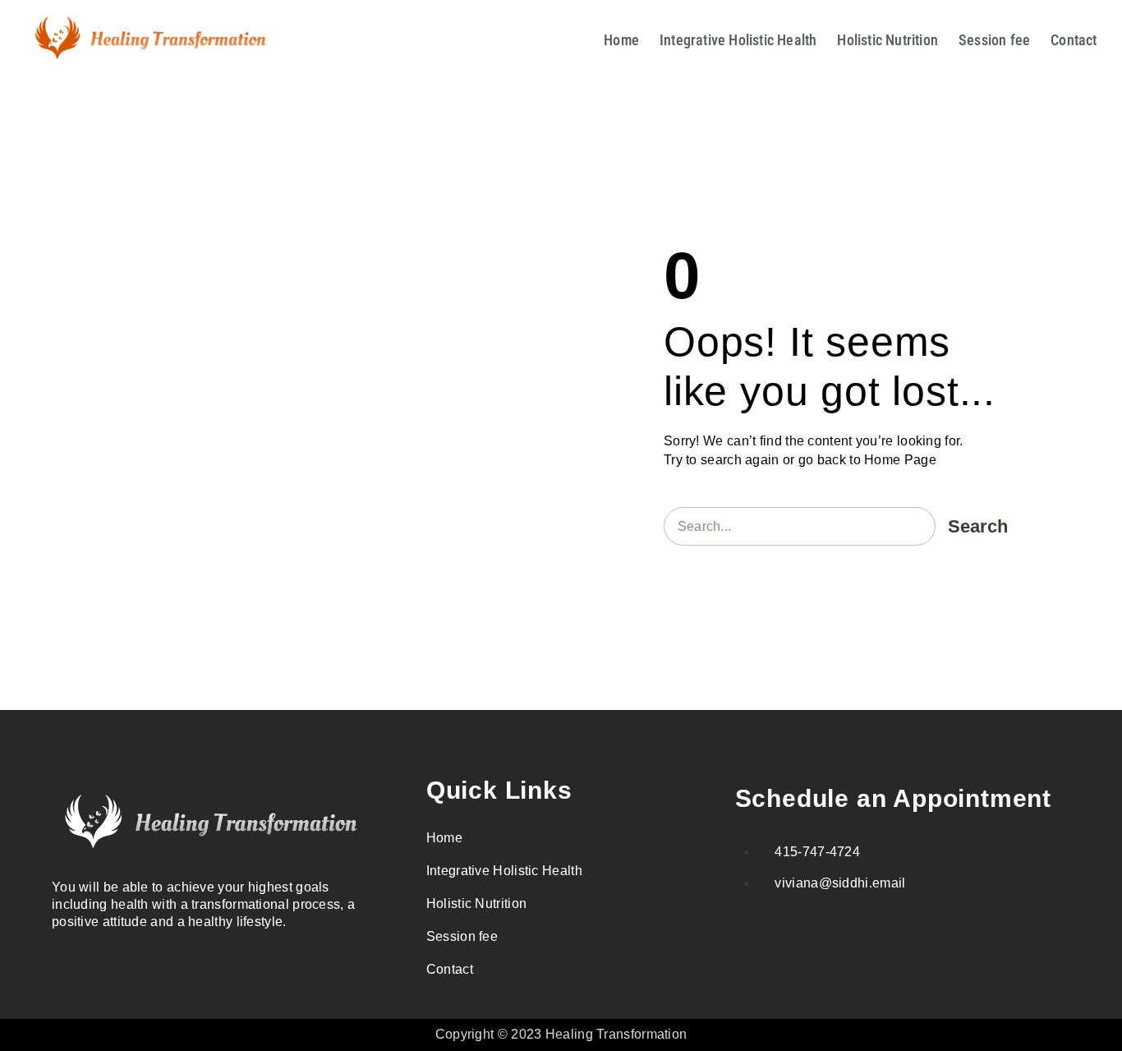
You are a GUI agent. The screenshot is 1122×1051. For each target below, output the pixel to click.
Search (978, 526)
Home (621, 39)
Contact (1074, 39)
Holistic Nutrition (887, 39)
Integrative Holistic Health (738, 39)
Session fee (994, 39)
